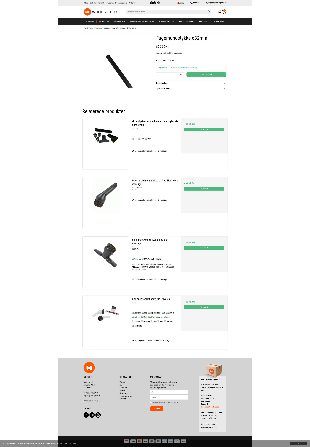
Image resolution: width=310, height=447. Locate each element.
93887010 (91, 393)
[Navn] (171, 392)
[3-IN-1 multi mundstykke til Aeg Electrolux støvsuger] (106, 203)
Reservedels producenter (142, 21)
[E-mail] (171, 397)
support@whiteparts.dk (92, 396)
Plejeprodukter (166, 21)
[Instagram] (154, 2)
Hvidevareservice (186, 21)
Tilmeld (156, 408)
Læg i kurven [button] (206, 75)
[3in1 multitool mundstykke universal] (106, 321)
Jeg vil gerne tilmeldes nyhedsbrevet (170, 401)
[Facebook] (151, 2)
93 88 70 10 (208, 425)
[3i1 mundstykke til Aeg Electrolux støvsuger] (106, 262)
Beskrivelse (161, 83)
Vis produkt (204, 129)
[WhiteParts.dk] (101, 12)
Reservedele (119, 21)
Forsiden (90, 21)
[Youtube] (158, 2)
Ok (298, 443)
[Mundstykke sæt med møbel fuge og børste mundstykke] (106, 143)
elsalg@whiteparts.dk (209, 427)
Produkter (104, 21)
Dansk (181, 3)
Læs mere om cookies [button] (68, 443)
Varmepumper (218, 21)
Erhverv (203, 21)
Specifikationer (163, 88)
